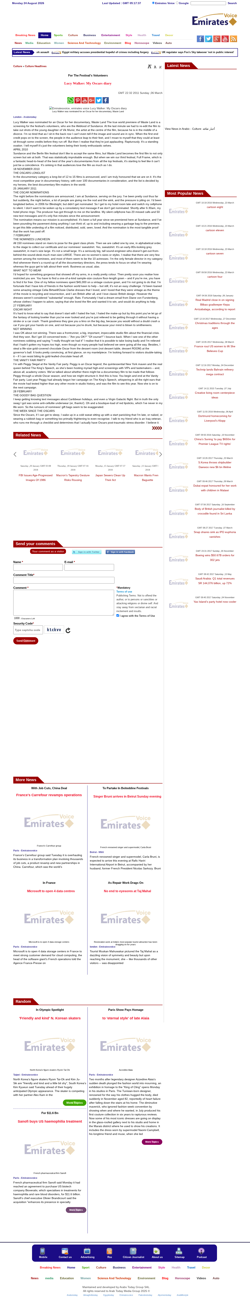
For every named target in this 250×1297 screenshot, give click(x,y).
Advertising (88, 1257)
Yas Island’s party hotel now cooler (215, 601)
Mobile (43, 1257)
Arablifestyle (182, 1295)
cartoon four (214, 276)
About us (157, 1257)
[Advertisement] (102, 20)
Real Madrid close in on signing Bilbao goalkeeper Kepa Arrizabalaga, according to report (215, 304)
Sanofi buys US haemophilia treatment (50, 1121)
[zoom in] (150, 66)
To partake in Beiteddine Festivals (126, 788)
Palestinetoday (145, 1295)
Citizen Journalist (133, 1257)
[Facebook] (120, 553)
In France (49, 882)
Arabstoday (72, 1295)
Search (232, 3)
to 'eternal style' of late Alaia (125, 1018)
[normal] (155, 66)
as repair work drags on (125, 882)
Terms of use (124, 591)
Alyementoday (164, 1295)
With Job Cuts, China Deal (49, 788)
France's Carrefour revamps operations (49, 795)
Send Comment (25, 640)
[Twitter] (87, 553)
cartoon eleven (215, 230)
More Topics (74, 1102)
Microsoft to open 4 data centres (51, 891)
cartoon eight (215, 207)
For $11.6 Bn (49, 1113)
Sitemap (180, 1257)
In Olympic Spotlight (50, 1009)
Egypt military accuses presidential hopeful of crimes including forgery (96, 52)
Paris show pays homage (125, 1009)
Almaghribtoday (90, 1295)
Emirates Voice (165, 3)
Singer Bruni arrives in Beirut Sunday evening (127, 796)
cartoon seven (215, 253)
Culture (17, 66)
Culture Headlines (35, 66)
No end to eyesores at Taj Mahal (127, 891)
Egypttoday (108, 1295)
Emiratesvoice (126, 1295)
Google (184, 3)
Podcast (202, 1257)
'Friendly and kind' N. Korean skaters (50, 1018)
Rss (109, 1257)
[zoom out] (160, 66)
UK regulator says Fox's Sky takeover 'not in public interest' (188, 52)
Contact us (65, 1257)
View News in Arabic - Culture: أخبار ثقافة (190, 128)
